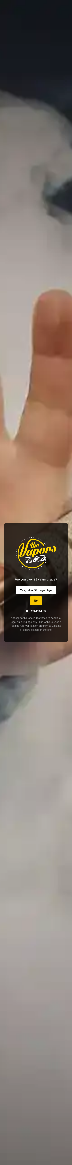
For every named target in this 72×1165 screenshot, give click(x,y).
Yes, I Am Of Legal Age (36, 590)
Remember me (37, 610)
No (36, 600)
